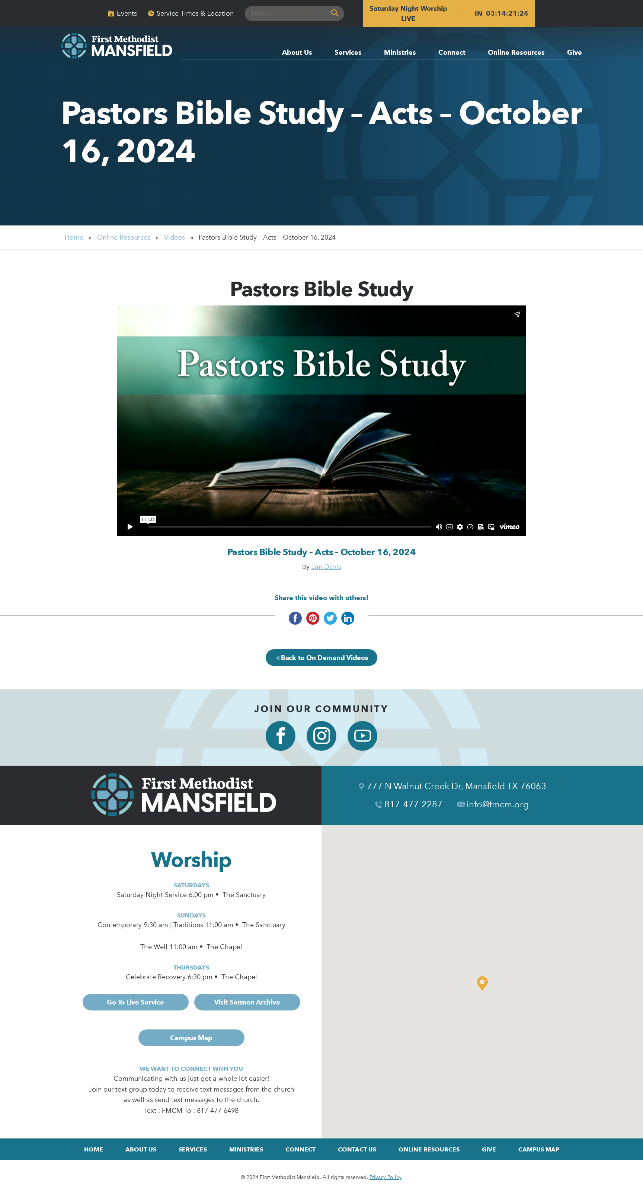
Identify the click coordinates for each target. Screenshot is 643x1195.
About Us (297, 52)
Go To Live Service (135, 1002)
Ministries (400, 52)
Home (74, 237)
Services (348, 52)
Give (574, 52)
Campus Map (191, 1038)
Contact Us (357, 1149)
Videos (174, 237)
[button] (484, 983)
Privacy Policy (385, 1177)
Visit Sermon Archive (247, 1002)
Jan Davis (326, 567)
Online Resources (516, 52)
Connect (452, 52)
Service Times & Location (195, 13)
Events (127, 13)
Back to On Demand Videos (323, 657)
